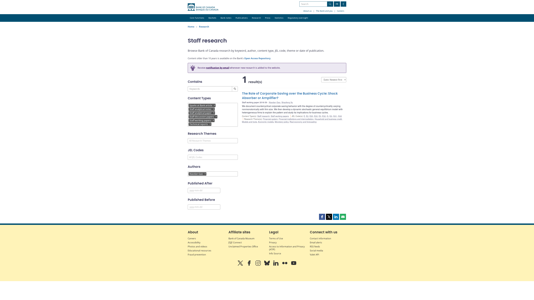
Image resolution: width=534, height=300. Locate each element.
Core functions (197, 18)
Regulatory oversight (298, 18)
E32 (324, 116)
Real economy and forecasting (303, 121)
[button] (322, 217)
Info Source (275, 253)
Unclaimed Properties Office (243, 246)
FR (337, 4)
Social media (316, 250)
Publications (242, 18)
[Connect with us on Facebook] (249, 265)
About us (307, 11)
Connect (235, 242)
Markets (212, 18)
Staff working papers (280, 116)
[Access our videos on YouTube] (294, 265)
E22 (316, 116)
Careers (340, 11)
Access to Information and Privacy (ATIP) (287, 248)
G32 (340, 116)
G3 (330, 116)
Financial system (270, 119)
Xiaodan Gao (274, 102)
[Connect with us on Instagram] (258, 265)
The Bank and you (324, 11)
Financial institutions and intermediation (296, 119)
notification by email (217, 67)
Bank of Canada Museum (241, 238)
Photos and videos (197, 246)
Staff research (263, 116)
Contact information (320, 238)
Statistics (279, 18)
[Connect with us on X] (240, 265)
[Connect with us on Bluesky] (267, 265)
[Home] (203, 7)
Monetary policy (282, 121)
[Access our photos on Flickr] (285, 265)
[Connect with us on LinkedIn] (276, 265)
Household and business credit (328, 119)
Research (256, 18)
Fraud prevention (197, 254)
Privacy (273, 242)
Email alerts (316, 242)
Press (267, 18)
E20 (311, 116)
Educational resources (199, 250)
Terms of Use (276, 238)
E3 (320, 116)
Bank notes (226, 18)
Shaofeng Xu (287, 102)
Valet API (314, 254)
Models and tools (249, 121)
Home (191, 26)
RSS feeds (315, 246)
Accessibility (194, 242)
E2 (307, 116)
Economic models (266, 121)
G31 (335, 116)
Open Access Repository (257, 58)
